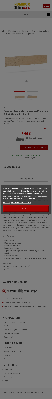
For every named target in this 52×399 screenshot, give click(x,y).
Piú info (6, 202)
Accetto (26, 208)
